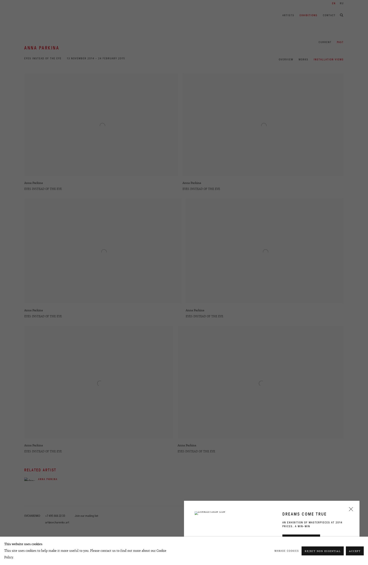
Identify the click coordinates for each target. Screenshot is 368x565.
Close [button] (350, 510)
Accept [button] (355, 551)
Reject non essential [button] (323, 551)
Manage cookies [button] (287, 550)
